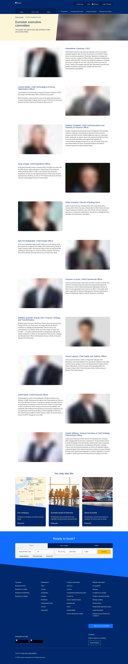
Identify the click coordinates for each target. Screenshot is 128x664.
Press (75, 606)
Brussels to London (21, 589)
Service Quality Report (74, 600)
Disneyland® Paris (47, 603)
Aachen (43, 606)
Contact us (70, 596)
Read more (20, 523)
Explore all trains (24, 556)
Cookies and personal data (101, 596)
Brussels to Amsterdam (22, 593)
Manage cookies (98, 600)
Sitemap (95, 589)
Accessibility (96, 586)
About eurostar (19, 17)
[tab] (22, 11)
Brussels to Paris (20, 586)
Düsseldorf (44, 610)
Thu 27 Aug (61, 551)
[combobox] (26, 551)
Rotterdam (44, 600)
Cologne (43, 596)
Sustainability (71, 610)
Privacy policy (97, 603)
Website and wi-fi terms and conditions (101, 615)
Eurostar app (71, 603)
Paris (42, 586)
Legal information (98, 610)
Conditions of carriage (99, 593)
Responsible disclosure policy (102, 606)
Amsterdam (44, 593)
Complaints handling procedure (77, 593)
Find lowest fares (37, 556)
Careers (69, 589)
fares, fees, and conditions (29, 653)
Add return (72, 551)
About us (69, 586)
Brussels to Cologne (21, 596)
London (43, 589)
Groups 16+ (49, 556)
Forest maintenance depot (75, 613)
